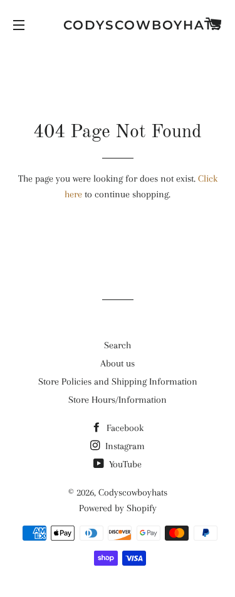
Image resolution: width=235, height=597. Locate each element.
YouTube (124, 464)
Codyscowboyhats (117, 25)
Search (117, 345)
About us (117, 363)
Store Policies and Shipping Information (117, 381)
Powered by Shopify (118, 508)
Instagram (124, 446)
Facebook (124, 427)
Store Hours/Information (117, 399)
